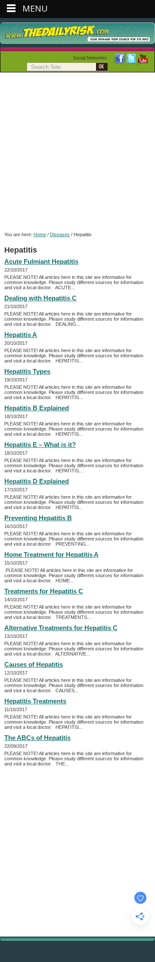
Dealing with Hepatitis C (40, 298)
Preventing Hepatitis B (38, 518)
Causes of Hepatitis (33, 664)
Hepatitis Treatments (35, 701)
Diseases (60, 234)
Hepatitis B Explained (36, 408)
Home (40, 234)
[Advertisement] (77, 154)
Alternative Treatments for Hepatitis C (61, 627)
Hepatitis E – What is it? (40, 444)
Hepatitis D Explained (36, 481)
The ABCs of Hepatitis (37, 737)
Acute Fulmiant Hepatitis (41, 261)
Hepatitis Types (27, 371)
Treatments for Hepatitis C (43, 591)
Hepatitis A (20, 334)
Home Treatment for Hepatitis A (51, 554)
